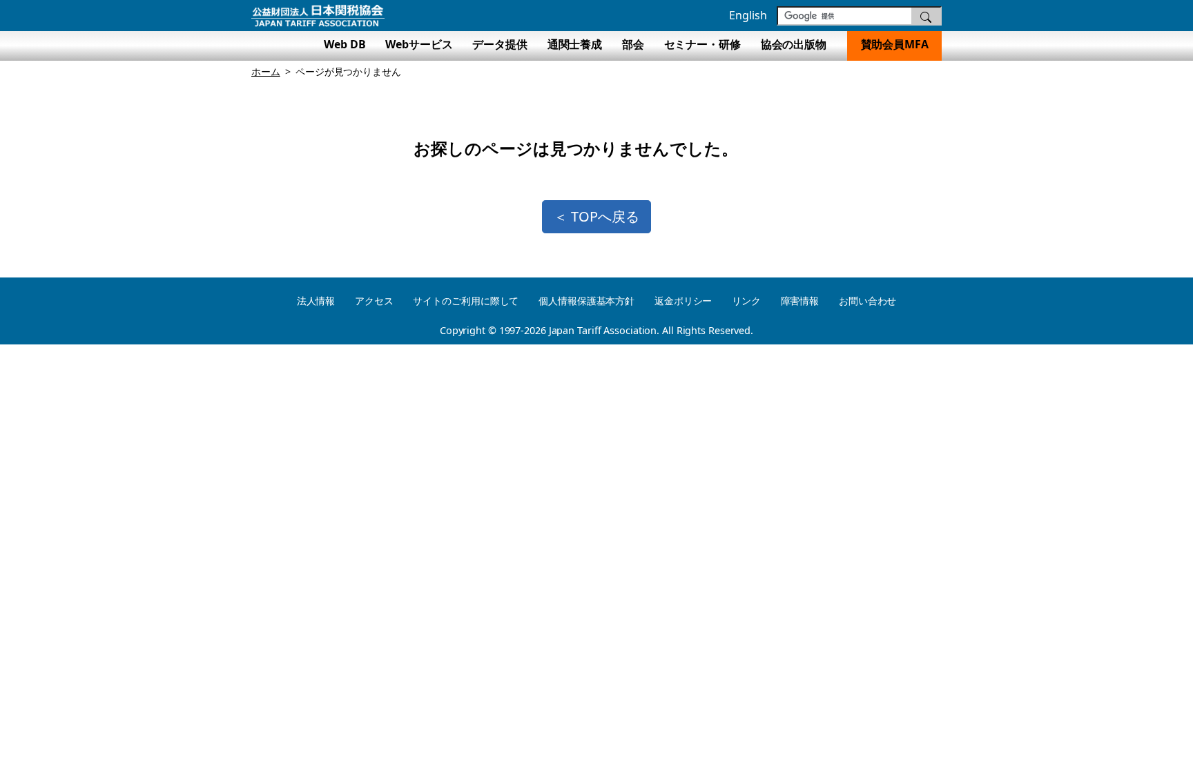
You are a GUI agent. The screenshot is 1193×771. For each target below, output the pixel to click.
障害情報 (800, 300)
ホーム (265, 71)
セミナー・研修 (702, 44)
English (747, 15)
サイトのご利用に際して (465, 300)
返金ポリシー (683, 300)
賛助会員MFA (895, 44)
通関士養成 (575, 44)
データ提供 (499, 44)
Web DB (344, 44)
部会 (633, 44)
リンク (746, 300)
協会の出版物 (799, 44)
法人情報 (316, 300)
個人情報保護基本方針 (586, 300)
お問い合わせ (867, 300)
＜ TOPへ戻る (596, 216)
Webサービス (418, 44)
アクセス (374, 300)
